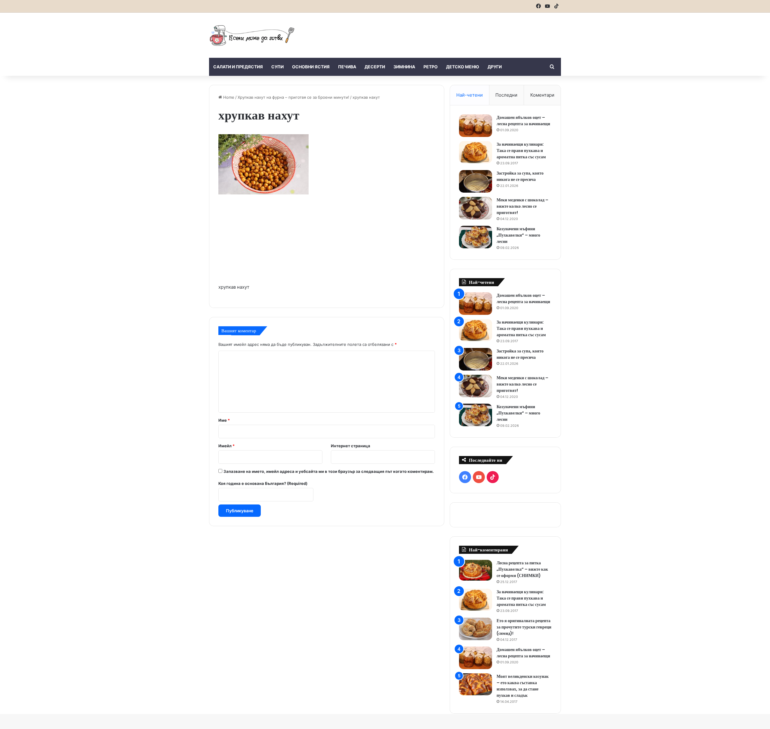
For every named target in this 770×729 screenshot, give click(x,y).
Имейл (226, 445)
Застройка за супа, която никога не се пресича (520, 176)
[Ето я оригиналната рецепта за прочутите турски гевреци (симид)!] (475, 629)
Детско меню (462, 66)
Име (224, 420)
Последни (506, 95)
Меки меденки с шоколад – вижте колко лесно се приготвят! (522, 206)
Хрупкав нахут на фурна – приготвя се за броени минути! (293, 97)
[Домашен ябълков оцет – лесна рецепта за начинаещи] (475, 125)
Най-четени (469, 95)
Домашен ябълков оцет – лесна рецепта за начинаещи (523, 120)
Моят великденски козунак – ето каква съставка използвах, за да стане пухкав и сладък (523, 685)
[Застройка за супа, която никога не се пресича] (475, 181)
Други (495, 66)
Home (228, 97)
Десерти (375, 66)
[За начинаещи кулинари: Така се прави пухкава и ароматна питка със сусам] (475, 152)
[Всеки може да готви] (252, 35)
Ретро (431, 66)
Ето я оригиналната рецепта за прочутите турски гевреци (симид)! (524, 627)
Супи (277, 66)
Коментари (542, 95)
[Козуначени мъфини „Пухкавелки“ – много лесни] (475, 237)
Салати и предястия (238, 66)
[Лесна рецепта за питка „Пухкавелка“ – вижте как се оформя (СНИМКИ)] (475, 570)
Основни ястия (311, 66)
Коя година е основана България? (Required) (262, 483)
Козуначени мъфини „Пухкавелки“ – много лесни (518, 235)
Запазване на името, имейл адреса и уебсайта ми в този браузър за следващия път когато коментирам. (328, 471)
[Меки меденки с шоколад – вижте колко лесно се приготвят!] (475, 208)
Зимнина (404, 66)
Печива (347, 66)
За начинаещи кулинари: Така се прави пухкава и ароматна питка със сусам (521, 150)
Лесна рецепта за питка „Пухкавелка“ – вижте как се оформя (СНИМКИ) (522, 569)
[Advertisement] (445, 32)
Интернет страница (350, 445)
